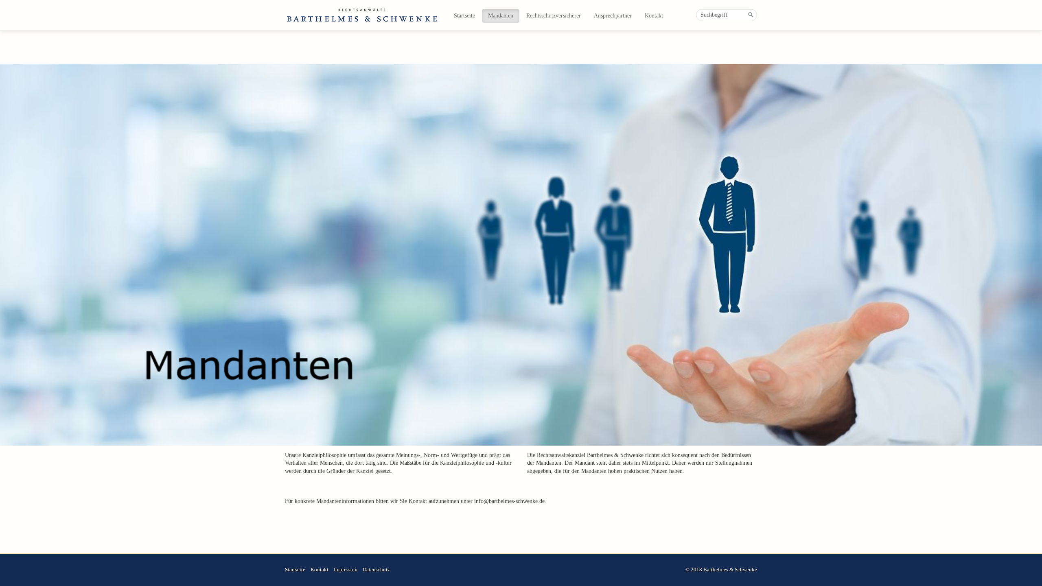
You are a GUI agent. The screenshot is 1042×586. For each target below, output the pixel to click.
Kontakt (654, 16)
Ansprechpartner (613, 16)
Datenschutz (376, 570)
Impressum (345, 570)
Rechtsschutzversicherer (553, 16)
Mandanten (500, 16)
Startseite (464, 16)
